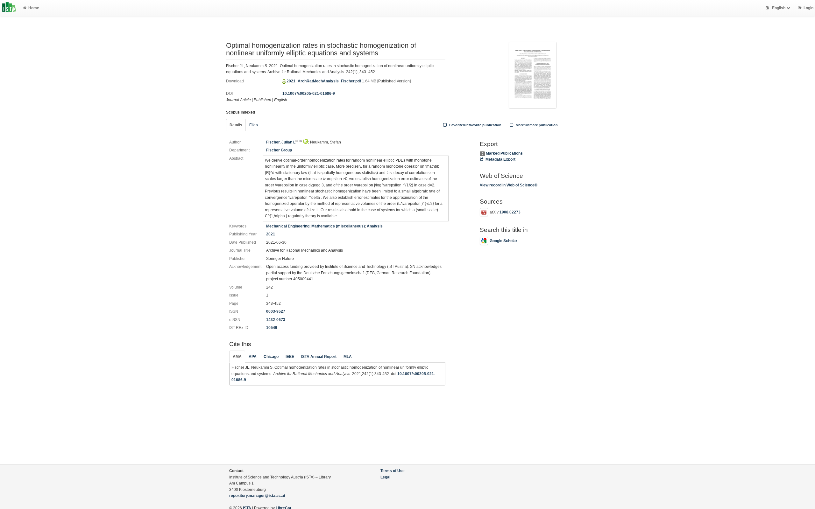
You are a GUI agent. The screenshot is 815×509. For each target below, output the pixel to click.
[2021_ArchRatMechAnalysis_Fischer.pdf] (532, 74)
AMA (237, 356)
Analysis (375, 226)
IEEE (290, 356)
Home (33, 8)
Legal (385, 477)
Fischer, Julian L (284, 142)
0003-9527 (275, 311)
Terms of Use (392, 471)
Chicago (271, 356)
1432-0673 (275, 319)
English (778, 8)
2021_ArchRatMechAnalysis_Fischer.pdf (324, 81)
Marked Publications (504, 153)
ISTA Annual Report (319, 356)
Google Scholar (503, 241)
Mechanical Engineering (287, 226)
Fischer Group (279, 150)
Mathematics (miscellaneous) (338, 226)
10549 (271, 327)
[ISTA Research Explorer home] (9, 8)
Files (253, 125)
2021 (270, 234)
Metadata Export (500, 159)
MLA (348, 356)
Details (236, 125)
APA (253, 356)
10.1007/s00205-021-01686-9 (308, 93)
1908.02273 (510, 212)
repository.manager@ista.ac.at (257, 495)
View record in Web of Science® (508, 185)
